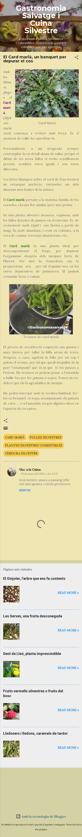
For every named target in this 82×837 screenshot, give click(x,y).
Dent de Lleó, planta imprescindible (32, 654)
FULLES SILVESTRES (45, 437)
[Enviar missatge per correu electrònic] (5, 429)
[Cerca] (76, 8)
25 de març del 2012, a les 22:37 (39, 473)
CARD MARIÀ (14, 437)
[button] (76, 58)
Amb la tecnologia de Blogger (43, 816)
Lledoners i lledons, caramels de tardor (35, 733)
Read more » (68, 593)
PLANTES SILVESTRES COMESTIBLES (33, 445)
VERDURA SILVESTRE (21, 453)
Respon (24, 490)
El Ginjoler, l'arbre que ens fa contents (34, 578)
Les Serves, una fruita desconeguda (32, 616)
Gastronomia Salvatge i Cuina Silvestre (41, 19)
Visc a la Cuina (30, 469)
